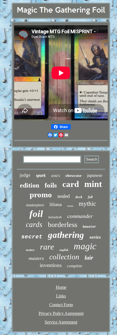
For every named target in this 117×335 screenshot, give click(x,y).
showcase (73, 175)
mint (93, 184)
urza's (55, 176)
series (95, 237)
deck (78, 197)
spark (41, 175)
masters (36, 258)
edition (29, 185)
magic (85, 246)
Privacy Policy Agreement (61, 313)
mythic (87, 203)
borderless (62, 225)
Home (61, 287)
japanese (94, 175)
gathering (66, 235)
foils (51, 185)
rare (47, 246)
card (70, 184)
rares (70, 205)
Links (61, 296)
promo (41, 194)
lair (89, 257)
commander (80, 216)
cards (34, 224)
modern (30, 249)
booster (89, 227)
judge (25, 175)
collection (64, 257)
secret (31, 237)
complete (74, 266)
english (63, 249)
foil (36, 213)
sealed (63, 196)
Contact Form (61, 304)
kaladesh (55, 217)
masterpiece (35, 205)
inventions (50, 265)
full (90, 197)
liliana (56, 204)
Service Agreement (61, 322)
